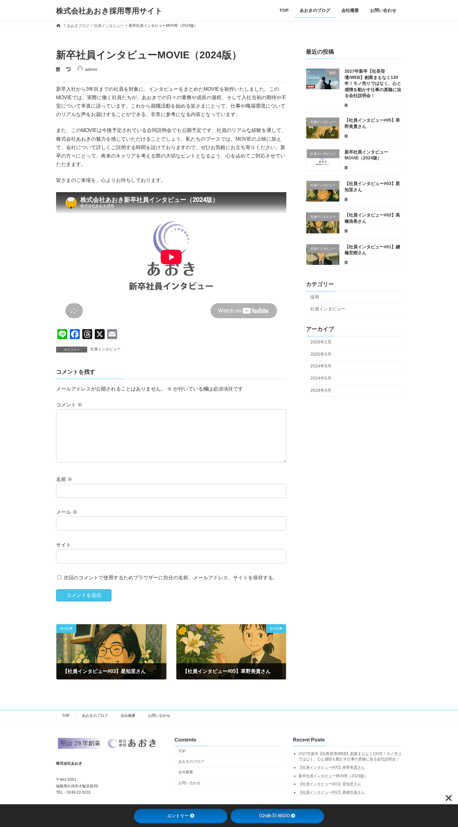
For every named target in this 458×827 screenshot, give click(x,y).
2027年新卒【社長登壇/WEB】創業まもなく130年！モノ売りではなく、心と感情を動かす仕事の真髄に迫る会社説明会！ (373, 83)
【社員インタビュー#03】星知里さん (329, 784)
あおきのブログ (95, 715)
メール (66, 512)
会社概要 (128, 715)
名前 (64, 479)
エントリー (178, 816)
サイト (63, 544)
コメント (69, 404)
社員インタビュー (105, 349)
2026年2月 (321, 341)
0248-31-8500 (274, 816)
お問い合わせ (159, 715)
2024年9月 (321, 366)
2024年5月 (321, 378)
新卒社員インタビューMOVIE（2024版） (333, 776)
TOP (65, 715)
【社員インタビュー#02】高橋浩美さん (331, 792)
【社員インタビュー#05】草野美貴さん (331, 767)
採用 (314, 296)
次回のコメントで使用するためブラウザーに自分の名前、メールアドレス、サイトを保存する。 (171, 577)
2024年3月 (321, 390)
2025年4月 (321, 354)
